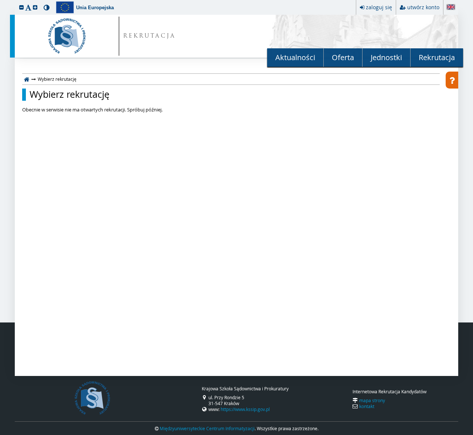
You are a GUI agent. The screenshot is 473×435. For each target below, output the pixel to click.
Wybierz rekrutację (69, 94)
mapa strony (372, 400)
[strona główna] (27, 79)
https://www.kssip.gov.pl (245, 409)
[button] (21, 7)
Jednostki (386, 57)
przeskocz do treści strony (2, 2)
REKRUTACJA (149, 36)
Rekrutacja (437, 57)
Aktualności (295, 57)
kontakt (366, 406)
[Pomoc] (452, 80)
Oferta (343, 57)
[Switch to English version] (451, 7)
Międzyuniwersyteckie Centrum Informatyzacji (207, 428)
